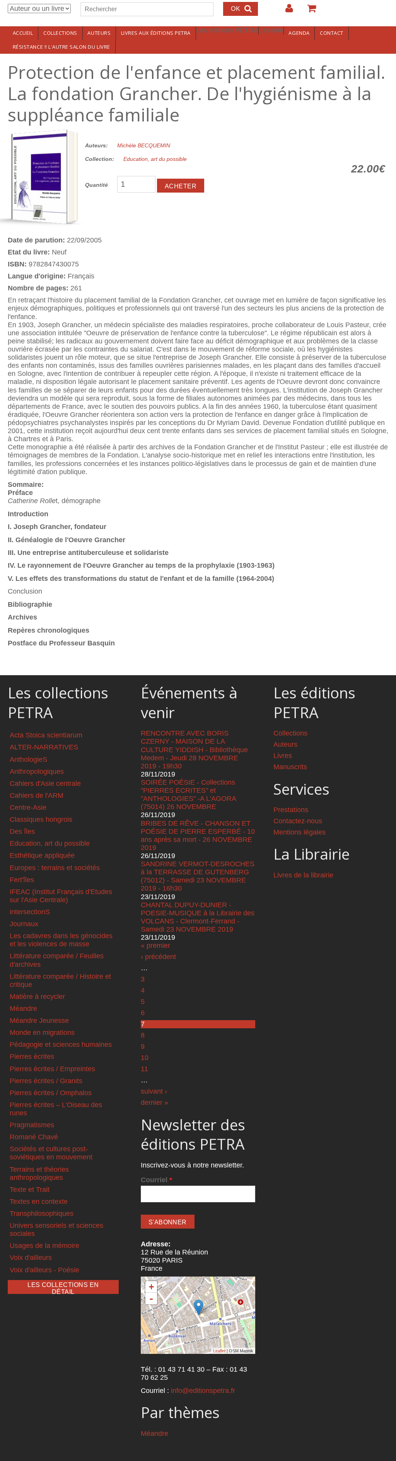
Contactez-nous (297, 821)
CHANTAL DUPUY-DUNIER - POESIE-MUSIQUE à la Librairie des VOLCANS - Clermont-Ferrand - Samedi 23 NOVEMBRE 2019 (197, 917)
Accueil (23, 32)
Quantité (96, 185)
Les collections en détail (63, 1288)
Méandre (23, 1008)
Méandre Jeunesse (39, 1020)
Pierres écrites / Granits (46, 1081)
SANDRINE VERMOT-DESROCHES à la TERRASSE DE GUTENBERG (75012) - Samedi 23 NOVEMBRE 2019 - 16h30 (197, 876)
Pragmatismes (32, 1125)
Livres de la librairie (303, 875)
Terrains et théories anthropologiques (39, 1173)
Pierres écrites (32, 1056)
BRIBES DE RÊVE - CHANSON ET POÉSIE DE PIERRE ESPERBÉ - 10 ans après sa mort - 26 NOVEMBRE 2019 (198, 835)
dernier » (154, 1102)
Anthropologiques (37, 771)
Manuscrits (290, 767)
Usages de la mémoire (44, 1245)
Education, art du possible (155, 159)
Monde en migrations (42, 1032)
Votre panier (308, 11)
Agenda (298, 32)
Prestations (290, 810)
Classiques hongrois (41, 819)
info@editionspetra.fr (203, 1390)
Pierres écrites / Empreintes (52, 1069)
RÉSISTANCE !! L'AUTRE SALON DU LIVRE (61, 46)
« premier (155, 945)
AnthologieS (28, 759)
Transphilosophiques (41, 1213)
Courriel (156, 1180)
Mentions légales (299, 832)
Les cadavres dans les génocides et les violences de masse (61, 940)
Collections (60, 32)
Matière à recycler (37, 996)
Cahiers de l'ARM (36, 795)
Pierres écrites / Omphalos (51, 1093)
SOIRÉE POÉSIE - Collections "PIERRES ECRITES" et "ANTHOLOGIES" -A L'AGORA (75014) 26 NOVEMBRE (188, 794)
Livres (282, 756)
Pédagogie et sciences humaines (61, 1044)
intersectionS (30, 912)
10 (144, 1058)
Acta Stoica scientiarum (46, 735)
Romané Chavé (34, 1137)
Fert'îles (22, 880)
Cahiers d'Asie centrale (45, 783)
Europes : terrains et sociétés (55, 868)
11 (144, 1069)
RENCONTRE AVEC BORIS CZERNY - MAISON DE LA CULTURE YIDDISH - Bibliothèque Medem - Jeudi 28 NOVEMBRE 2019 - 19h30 (194, 749)
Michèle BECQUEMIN (143, 145)
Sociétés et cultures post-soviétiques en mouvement (51, 1153)
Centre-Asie (28, 807)
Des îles (22, 831)
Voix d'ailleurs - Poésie (44, 1270)
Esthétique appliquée (42, 855)
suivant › (154, 1091)
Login (285, 11)
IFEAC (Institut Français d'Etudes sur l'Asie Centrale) (61, 896)
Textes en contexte (39, 1201)
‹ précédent (158, 957)
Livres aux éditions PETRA (156, 32)
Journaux (24, 924)
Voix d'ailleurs (31, 1257)
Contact (331, 32)
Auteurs (99, 32)
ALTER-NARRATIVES (44, 747)
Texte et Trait (30, 1189)
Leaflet (219, 1350)
